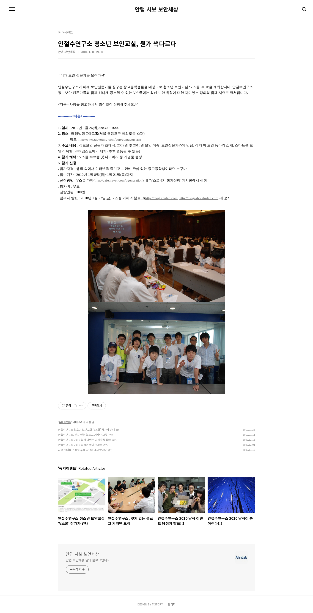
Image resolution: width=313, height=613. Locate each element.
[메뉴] (12, 9)
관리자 (172, 604)
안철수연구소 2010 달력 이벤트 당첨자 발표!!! (84, 440)
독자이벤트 (65, 422)
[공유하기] (75, 405)
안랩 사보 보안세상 (156, 9)
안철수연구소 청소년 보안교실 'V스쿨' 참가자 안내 (86, 429)
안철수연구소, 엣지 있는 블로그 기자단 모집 (82, 435)
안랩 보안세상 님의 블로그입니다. (88, 560)
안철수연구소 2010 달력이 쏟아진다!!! (80, 445)
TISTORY (157, 604)
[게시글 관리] (81, 405)
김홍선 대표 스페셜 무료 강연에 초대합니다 (82, 450)
